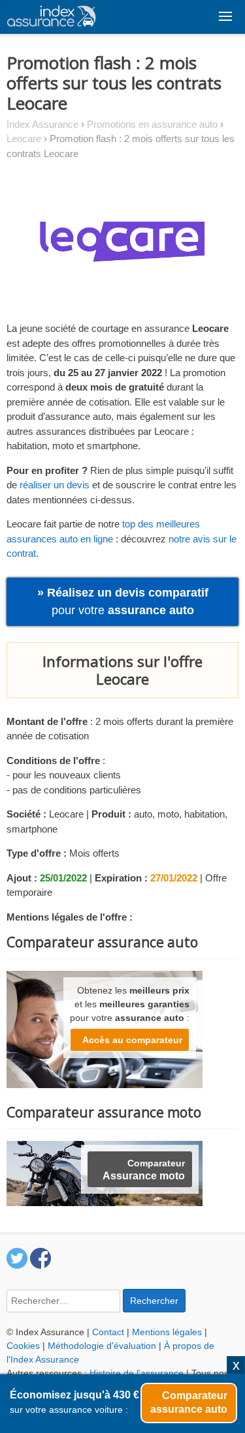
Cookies (23, 1345)
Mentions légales (167, 1332)
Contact (108, 1332)
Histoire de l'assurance (137, 1373)
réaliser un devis (55, 484)
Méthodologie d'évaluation (102, 1345)
